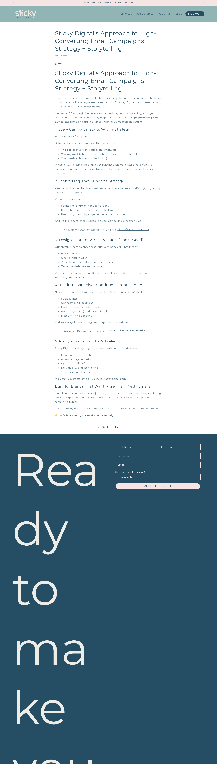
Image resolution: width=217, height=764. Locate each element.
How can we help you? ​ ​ (131, 472)
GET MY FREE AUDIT (157, 486)
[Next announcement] (203, 3)
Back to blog (111, 427)
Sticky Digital (126, 102)
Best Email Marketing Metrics (127, 330)
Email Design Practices (134, 229)
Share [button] (61, 63)
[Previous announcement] (13, 3)
